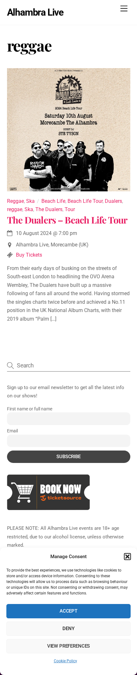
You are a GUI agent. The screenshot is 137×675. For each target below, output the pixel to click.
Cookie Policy (65, 661)
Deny (68, 628)
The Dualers (48, 209)
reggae (14, 209)
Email (12, 430)
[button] (127, 556)
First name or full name (29, 408)
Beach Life (53, 201)
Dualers (113, 201)
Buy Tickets (29, 255)
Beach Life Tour (85, 201)
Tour (70, 209)
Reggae (15, 201)
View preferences (68, 646)
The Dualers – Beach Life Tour (67, 220)
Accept (68, 611)
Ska (30, 201)
